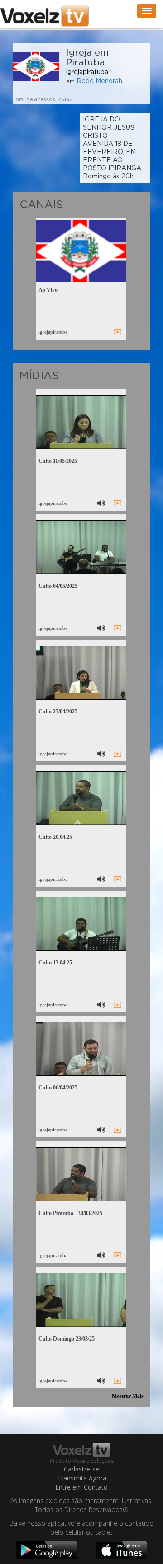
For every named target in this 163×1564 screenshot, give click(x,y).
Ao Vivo (48, 290)
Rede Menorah (99, 81)
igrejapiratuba (87, 72)
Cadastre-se (81, 1469)
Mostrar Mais (128, 1396)
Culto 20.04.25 (55, 837)
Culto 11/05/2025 (57, 461)
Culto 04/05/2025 (57, 586)
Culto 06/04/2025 (57, 1088)
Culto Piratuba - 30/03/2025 (70, 1213)
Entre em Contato (81, 1487)
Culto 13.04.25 (55, 962)
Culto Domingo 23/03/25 (66, 1339)
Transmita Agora (81, 1478)
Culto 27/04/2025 (57, 711)
